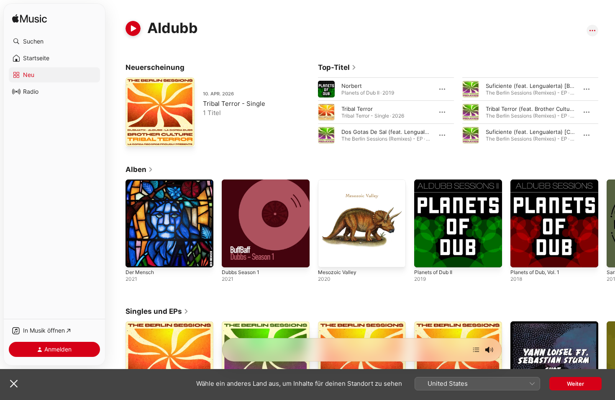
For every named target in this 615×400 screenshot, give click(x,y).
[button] (54, 41)
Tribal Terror (357, 108)
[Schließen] (14, 383)
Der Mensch (141, 182)
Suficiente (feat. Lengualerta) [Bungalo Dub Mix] (549, 85)
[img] (29, 19)
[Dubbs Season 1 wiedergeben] (232, 257)
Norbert (351, 85)
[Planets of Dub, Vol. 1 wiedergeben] (521, 257)
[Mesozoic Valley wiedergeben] (328, 257)
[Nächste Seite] (606, 112)
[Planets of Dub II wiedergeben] (424, 257)
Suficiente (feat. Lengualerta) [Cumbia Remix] (545, 131)
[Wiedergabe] (133, 28)
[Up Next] (476, 350)
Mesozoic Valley (339, 182)
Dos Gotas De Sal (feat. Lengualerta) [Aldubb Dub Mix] (412, 131)
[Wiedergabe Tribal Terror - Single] (136, 136)
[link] (337, 67)
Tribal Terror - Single (234, 104)
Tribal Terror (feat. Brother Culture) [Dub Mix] (545, 108)
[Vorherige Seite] (309, 112)
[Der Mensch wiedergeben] (136, 257)
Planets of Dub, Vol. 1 (538, 182)
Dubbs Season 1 (243, 182)
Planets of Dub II (435, 182)
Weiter (575, 383)
